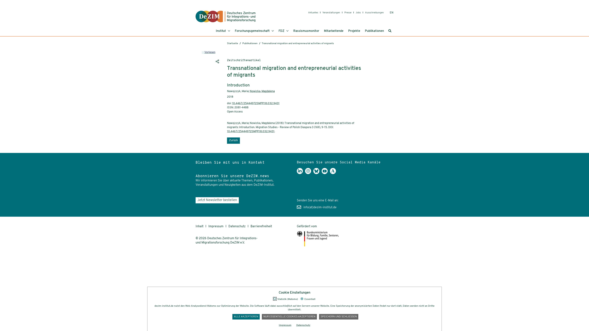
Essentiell (309, 299)
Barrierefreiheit (261, 226)
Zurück (233, 140)
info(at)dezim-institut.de (320, 207)
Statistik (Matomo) (287, 299)
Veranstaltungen (331, 12)
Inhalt (199, 226)
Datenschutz (237, 226)
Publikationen (374, 31)
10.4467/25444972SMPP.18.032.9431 (255, 103)
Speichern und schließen (339, 316)
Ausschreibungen (374, 12)
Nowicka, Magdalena (262, 91)
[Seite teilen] (217, 61)
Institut (221, 31)
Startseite (232, 43)
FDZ (282, 31)
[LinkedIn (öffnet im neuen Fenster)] (301, 173)
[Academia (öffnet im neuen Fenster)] (334, 173)
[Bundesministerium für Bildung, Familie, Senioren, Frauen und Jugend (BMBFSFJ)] (343, 238)
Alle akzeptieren (246, 316)
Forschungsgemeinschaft (252, 31)
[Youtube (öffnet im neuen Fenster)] (326, 173)
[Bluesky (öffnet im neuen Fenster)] (317, 173)
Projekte (354, 31)
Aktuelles (313, 12)
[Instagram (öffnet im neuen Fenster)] (309, 173)
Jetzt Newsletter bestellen (217, 200)
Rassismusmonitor (306, 31)
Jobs (358, 12)
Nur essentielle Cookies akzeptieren (289, 316)
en (391, 12)
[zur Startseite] (225, 16)
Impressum (215, 226)
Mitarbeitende (333, 31)
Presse (347, 12)
